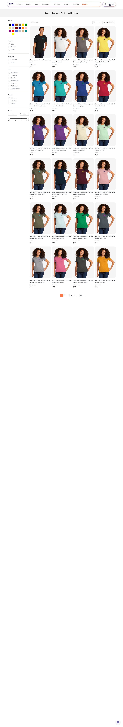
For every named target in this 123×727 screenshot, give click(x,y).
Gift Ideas (57, 4)
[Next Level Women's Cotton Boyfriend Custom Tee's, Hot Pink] (62, 262)
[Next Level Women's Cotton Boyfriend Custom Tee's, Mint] (105, 130)
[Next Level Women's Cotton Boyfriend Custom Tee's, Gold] (105, 262)
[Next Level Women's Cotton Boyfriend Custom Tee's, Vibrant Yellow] (105, 42)
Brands (66, 4)
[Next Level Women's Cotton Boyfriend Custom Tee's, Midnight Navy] (62, 174)
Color (10, 21)
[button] (84, 4)
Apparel (28, 4)
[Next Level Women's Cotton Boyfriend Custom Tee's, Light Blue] (62, 218)
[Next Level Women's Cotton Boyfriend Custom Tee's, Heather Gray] (40, 262)
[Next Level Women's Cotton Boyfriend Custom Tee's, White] (62, 42)
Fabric (10, 95)
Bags (36, 4)
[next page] (84, 295)
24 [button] (94, 22)
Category (11, 56)
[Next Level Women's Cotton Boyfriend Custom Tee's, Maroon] (83, 174)
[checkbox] (10, 24)
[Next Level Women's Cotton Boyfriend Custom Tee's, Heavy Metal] (83, 262)
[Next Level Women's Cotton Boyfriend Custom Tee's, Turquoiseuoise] (40, 86)
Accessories (46, 4)
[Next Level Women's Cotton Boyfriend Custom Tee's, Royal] (83, 86)
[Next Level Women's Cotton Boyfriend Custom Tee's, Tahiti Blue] (62, 86)
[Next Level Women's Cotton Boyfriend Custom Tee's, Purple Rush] (40, 130)
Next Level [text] (33, 64)
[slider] (9, 118)
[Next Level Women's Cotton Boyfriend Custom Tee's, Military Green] (40, 174)
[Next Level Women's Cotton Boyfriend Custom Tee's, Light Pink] (105, 174)
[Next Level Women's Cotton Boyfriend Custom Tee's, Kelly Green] (83, 218)
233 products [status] (34, 22)
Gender (10, 41)
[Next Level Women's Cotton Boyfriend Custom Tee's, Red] (105, 86)
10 (81, 295)
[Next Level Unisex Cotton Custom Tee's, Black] (40, 42)
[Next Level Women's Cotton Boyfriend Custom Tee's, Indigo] (105, 218)
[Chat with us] (118, 722)
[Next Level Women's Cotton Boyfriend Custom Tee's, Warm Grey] (83, 42)
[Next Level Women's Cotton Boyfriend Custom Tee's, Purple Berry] (62, 130)
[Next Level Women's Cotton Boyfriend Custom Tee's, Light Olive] (40, 218)
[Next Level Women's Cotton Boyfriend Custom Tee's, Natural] (83, 130)
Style (9, 69)
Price (9, 110)
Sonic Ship (76, 4)
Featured (18, 4)
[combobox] (109, 22)
